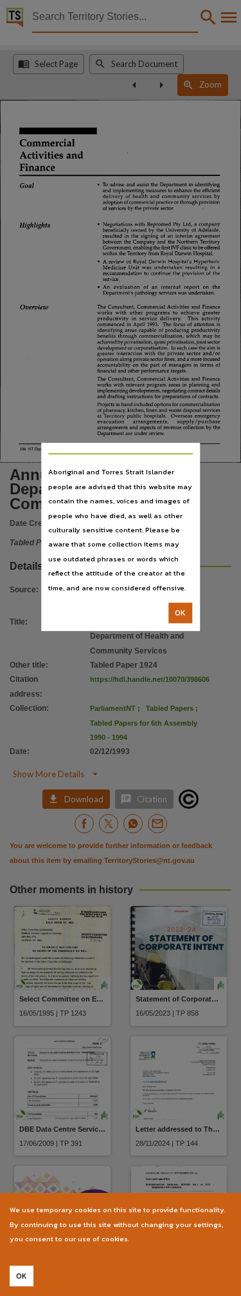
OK (180, 613)
